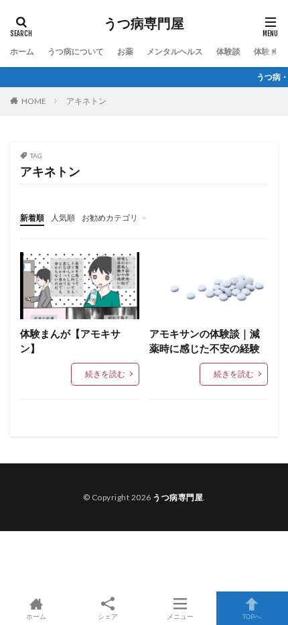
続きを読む (105, 374)
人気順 (63, 218)
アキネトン (86, 101)
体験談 (228, 51)
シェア (108, 616)
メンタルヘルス (175, 51)
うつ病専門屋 (144, 23)
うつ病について (76, 51)
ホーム (22, 51)
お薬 (125, 51)
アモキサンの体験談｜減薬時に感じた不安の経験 (204, 341)
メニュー (180, 616)
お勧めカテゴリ (110, 218)
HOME (33, 101)
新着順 (32, 218)
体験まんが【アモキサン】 (70, 341)
